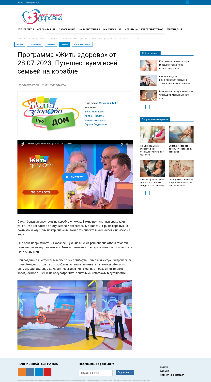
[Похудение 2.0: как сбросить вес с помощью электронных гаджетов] (152, 134)
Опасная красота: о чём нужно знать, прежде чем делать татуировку (152, 182)
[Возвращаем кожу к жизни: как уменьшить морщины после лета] (148, 95)
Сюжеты (64, 44)
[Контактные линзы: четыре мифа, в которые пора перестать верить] (148, 65)
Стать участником (82, 44)
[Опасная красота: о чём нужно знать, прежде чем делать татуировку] (152, 168)
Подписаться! (125, 372)
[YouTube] (191, 2)
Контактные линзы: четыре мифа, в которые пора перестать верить (174, 64)
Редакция (164, 370)
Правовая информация (171, 374)
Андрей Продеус (94, 115)
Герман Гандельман (96, 124)
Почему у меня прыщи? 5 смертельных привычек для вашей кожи (181, 182)
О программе (35, 44)
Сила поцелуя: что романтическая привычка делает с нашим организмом (175, 79)
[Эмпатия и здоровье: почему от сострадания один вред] (181, 134)
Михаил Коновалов (95, 120)
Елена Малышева (94, 111)
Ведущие (51, 44)
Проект (19, 44)
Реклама (163, 367)
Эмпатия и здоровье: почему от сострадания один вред (181, 149)
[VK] (183, 2)
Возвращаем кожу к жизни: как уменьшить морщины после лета (176, 94)
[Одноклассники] (179, 2)
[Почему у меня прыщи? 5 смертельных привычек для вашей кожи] (181, 168)
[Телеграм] (187, 2)
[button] (190, 28)
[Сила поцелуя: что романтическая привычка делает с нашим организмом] (148, 80)
